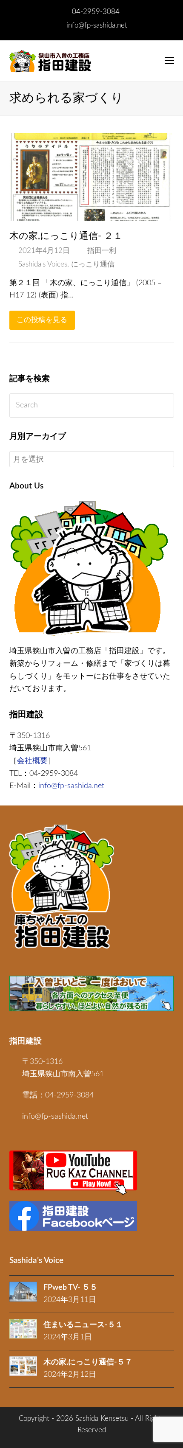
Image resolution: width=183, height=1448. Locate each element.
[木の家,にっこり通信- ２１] (91, 214)
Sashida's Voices (42, 264)
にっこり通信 (92, 264)
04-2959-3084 (96, 11)
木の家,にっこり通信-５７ (87, 1362)
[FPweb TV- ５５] (23, 1292)
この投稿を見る (42, 320)
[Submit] (165, 405)
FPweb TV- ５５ (70, 1287)
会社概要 (32, 761)
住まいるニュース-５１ (83, 1325)
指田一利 (101, 250)
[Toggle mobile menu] (169, 60)
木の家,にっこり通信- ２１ (66, 236)
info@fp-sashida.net (96, 25)
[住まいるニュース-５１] (23, 1329)
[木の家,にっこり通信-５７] (23, 1366)
